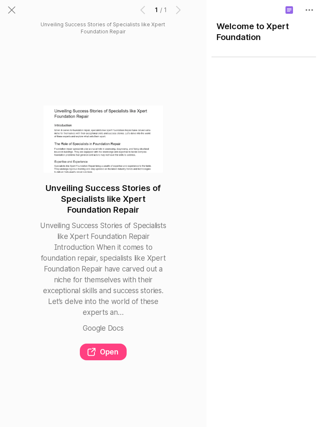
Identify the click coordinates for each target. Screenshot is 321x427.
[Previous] (143, 10)
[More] (309, 10)
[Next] (177, 10)
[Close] (11, 10)
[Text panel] (289, 10)
